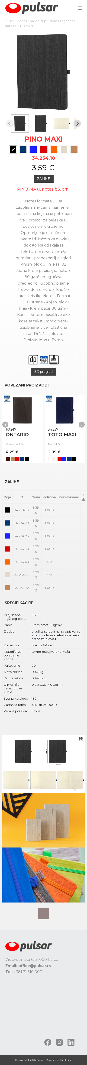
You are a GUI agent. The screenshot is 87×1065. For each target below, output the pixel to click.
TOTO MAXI (62, 434)
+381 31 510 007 (28, 972)
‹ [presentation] (5, 425)
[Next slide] (77, 123)
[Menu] (80, 8)
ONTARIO (17, 434)
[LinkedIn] (71, 1042)
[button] (20, 123)
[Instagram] (59, 1042)
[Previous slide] (9, 123)
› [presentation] (82, 425)
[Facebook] (47, 1042)
